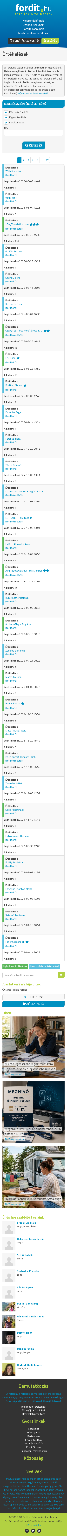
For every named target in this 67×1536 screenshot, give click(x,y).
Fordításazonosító (25, 41)
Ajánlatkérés (35, 1004)
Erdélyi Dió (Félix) (27, 1223)
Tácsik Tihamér (13, 465)
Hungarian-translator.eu (33, 1451)
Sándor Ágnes (25, 1287)
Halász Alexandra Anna (17, 544)
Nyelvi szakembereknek (33, 33)
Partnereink (33, 1436)
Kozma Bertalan (14, 304)
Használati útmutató (33, 1414)
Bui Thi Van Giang (27, 1303)
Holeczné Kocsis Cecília (30, 1239)
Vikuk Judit (11, 198)
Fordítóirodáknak (33, 29)
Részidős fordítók (18, 112)
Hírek (6, 1012)
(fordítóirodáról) (14, 229)
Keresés (35, 145)
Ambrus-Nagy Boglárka (18, 624)
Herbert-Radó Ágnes (29, 1365)
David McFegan (13, 412)
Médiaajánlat (33, 1432)
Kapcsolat (33, 1429)
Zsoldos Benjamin (15, 650)
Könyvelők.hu (34, 1525)
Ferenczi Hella (12, 439)
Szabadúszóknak (33, 25)
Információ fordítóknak (33, 1407)
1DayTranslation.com (17, 224)
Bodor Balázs (12, 703)
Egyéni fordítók (17, 117)
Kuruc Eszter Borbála (16, 598)
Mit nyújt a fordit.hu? (33, 1410)
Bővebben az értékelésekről (33, 93)
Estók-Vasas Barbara (17, 836)
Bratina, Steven (13, 385)
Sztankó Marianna (15, 915)
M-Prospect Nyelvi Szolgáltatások (24, 491)
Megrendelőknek (33, 20)
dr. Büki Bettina (13, 251)
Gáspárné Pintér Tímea (30, 1316)
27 (47, 160)
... (42, 160)
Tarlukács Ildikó (13, 783)
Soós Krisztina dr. (15, 810)
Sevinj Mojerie (13, 278)
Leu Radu (10, 358)
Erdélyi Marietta (14, 862)
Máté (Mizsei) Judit (15, 730)
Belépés (51, 41)
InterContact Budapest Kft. (20, 757)
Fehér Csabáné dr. (14, 942)
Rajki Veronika (25, 1349)
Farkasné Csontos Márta (18, 889)
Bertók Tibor (24, 1333)
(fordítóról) (11, 175)
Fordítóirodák (16, 122)
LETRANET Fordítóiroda (18, 518)
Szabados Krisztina (28, 1271)
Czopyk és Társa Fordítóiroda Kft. (23, 331)
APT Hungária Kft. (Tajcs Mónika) (23, 571)
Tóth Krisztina (13, 171)
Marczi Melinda (13, 677)
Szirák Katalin (25, 1255)
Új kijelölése (34, 997)
